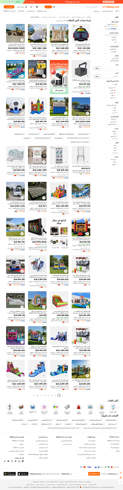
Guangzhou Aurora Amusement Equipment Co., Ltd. (37, 54)
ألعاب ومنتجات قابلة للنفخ (48, 17)
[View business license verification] (78, 487)
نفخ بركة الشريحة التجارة (95, 420)
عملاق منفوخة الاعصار (83, 134)
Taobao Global (69, 482)
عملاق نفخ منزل (58, 138)
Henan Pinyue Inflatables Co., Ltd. (81, 52)
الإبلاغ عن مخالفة (43, 458)
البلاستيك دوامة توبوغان (61, 420)
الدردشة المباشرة (43, 444)
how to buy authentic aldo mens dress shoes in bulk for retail (63, 428)
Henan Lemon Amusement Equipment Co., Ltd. (15, 174)
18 (37, 395)
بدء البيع (22, 444)
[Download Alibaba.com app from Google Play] (10, 474)
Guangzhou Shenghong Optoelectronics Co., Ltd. (81, 91)
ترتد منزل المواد (111, 424)
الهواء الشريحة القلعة (110, 420)
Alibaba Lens (112, 473)
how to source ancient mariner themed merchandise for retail (99, 428)
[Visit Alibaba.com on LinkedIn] (19, 461)
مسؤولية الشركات (114, 447)
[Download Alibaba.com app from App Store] (23, 474)
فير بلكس (58, 424)
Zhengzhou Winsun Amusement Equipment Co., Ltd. (59, 125)
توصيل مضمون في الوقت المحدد (87, 447)
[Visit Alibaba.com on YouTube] (8, 461)
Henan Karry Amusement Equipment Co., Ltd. (81, 210)
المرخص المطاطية (19, 134)
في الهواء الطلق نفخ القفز (97, 424)
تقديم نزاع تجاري (43, 447)
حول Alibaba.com (114, 437)
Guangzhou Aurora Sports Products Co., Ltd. (59, 52)
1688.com (43, 482)
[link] (120, 473)
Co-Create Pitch (114, 444)
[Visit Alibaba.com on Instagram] (12, 461)
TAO (75, 482)
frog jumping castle (33, 134)
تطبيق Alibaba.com (35, 473)
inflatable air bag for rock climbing (79, 142)
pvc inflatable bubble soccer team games (77, 138)
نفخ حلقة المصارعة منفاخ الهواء (66, 134)
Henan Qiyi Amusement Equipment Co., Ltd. (15, 125)
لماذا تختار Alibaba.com (113, 440)
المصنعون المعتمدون (66, 440)
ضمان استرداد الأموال (90, 444)
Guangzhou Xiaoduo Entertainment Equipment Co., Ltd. (37, 174)
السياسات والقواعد (91, 458)
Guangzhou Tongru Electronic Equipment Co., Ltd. (59, 176)
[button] (54, 7)
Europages (88, 482)
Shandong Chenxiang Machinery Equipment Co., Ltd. (37, 88)
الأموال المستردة (43, 451)
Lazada (61, 482)
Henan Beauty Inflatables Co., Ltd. (15, 88)
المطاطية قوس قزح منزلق (78, 420)
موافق (97, 68)
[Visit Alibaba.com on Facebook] (23, 461)
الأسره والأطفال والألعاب (77, 17)
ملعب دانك (24, 424)
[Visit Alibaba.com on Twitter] (15, 461)
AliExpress (36, 482)
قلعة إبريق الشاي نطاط (81, 424)
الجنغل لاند (33, 424)
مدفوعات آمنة (92, 440)
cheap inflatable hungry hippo (41, 138)
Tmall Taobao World (52, 482)
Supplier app (65, 473)
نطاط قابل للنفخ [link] (35, 17)
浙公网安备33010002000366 (90, 487)
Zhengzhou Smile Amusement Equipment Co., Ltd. (59, 212)
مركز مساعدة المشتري (42, 440)
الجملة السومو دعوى (32, 420)
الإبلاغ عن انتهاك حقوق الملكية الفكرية (38, 454)
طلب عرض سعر (67, 444)
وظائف (117, 451)
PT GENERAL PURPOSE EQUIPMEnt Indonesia (37, 210)
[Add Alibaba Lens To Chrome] (94, 474)
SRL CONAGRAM (20, 210)
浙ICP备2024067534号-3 (107, 487)
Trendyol (80, 482)
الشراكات (21, 454)
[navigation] (105, 206)
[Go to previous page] (62, 395)
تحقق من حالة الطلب (18, 447)
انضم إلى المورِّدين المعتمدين (16, 451)
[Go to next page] (33, 395)
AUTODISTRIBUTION (84, 125)
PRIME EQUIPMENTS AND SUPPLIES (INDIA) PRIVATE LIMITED (81, 172)
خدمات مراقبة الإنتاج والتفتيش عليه (86, 454)
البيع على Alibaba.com (18, 440)
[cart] (31, 7)
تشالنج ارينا (67, 424)
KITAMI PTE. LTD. (20, 52)
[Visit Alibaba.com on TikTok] (5, 461)
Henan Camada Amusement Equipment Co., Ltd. (81, 249)
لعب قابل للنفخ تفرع (46, 420)
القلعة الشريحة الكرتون (17, 420)
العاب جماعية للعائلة (45, 424)
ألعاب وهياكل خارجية (63, 17)
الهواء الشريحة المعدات (48, 134)
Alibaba (89, 17)
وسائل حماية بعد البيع (90, 451)
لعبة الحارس (26, 138)
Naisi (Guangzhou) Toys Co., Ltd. (38, 249)
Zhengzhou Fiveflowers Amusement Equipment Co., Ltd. (37, 127)
